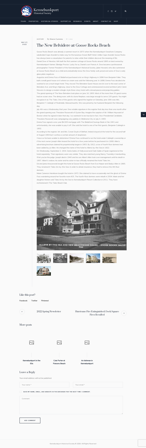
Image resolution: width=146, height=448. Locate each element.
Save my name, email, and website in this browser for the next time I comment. (56, 392)
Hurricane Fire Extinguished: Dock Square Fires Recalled (97, 313)
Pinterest (45, 300)
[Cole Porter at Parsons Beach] (59, 343)
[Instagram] (111, 11)
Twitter (34, 300)
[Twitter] (115, 11)
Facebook (23, 300)
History (40, 39)
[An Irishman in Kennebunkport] (87, 343)
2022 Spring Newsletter (49, 311)
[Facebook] (108, 11)
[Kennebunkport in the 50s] (31, 343)
